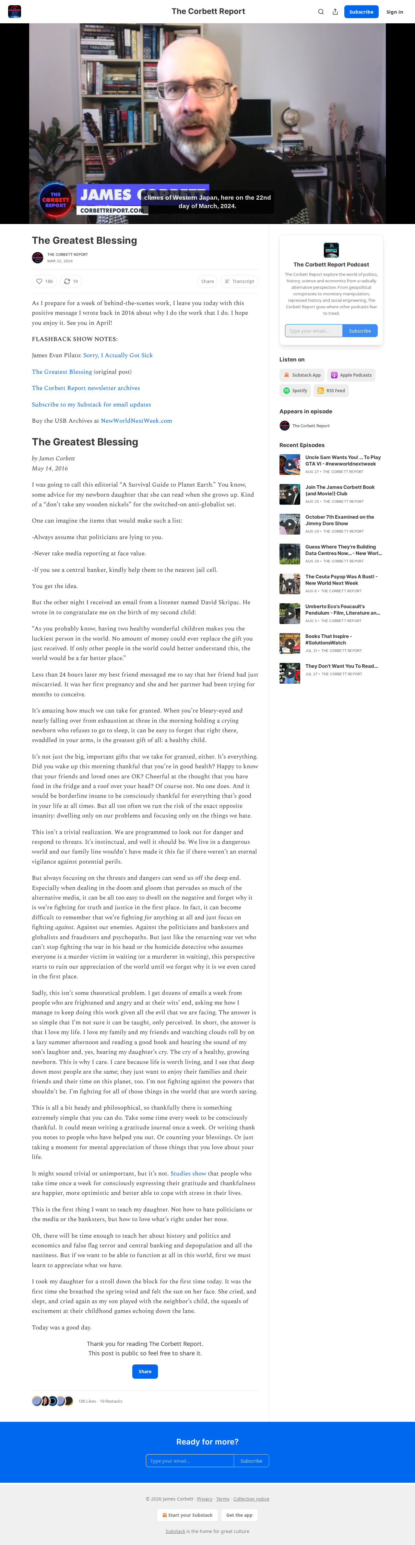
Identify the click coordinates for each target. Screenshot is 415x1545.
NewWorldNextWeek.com (136, 421)
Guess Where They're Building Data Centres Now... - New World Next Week (343, 550)
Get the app (239, 1515)
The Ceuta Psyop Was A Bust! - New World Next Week (341, 579)
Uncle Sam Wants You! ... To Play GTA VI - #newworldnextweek (343, 460)
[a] (290, 464)
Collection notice (251, 1499)
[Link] (23, 442)
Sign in (394, 11)
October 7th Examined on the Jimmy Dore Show (339, 520)
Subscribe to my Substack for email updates (91, 404)
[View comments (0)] (399, 123)
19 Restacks (111, 1401)
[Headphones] (16, 130)
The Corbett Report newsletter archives (86, 388)
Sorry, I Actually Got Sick (118, 355)
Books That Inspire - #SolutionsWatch (328, 639)
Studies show (188, 1173)
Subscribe (362, 11)
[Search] (320, 11)
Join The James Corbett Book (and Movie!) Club (340, 490)
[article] (331, 465)
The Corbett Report (67, 254)
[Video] (16, 116)
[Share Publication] (335, 11)
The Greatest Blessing (62, 372)
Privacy (204, 1499)
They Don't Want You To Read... (341, 666)
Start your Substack (190, 1515)
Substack (175, 1531)
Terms (223, 1499)
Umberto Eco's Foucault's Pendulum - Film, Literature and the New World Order (342, 609)
